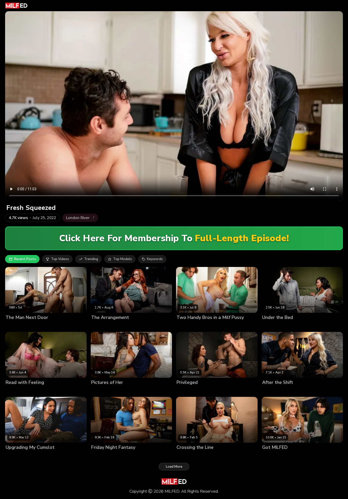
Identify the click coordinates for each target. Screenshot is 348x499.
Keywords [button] (155, 259)
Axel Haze (129, 455)
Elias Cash (292, 455)
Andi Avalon (272, 455)
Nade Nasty (124, 326)
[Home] (16, 6)
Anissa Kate (15, 455)
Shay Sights (186, 390)
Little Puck (14, 390)
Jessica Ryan (272, 390)
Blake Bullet (206, 455)
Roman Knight (213, 326)
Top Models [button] (122, 259)
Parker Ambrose (211, 390)
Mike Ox (290, 390)
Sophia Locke (102, 326)
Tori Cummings (188, 326)
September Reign (276, 326)
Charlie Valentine (20, 326)
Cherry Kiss (186, 455)
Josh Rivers (301, 326)
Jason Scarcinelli (48, 326)
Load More (174, 466)
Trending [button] (91, 259)
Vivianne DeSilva (105, 455)
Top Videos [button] (60, 259)
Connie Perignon (104, 390)
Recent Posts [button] (25, 259)
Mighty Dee (128, 390)
